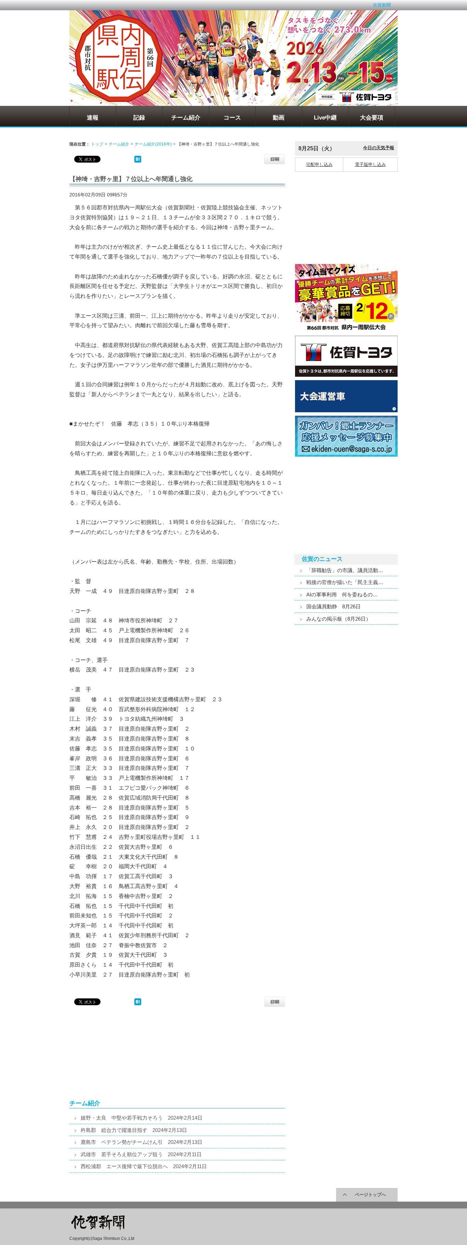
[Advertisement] (122, 1056)
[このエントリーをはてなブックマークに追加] (137, 161)
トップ (97, 144)
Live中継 (325, 117)
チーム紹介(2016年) (153, 144)
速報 (92, 117)
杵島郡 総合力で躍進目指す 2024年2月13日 (134, 1130)
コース (232, 117)
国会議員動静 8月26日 (333, 606)
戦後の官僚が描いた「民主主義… (344, 582)
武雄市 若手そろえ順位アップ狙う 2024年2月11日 (141, 1154)
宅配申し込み (319, 164)
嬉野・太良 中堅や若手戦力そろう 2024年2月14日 (141, 1118)
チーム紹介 (185, 117)
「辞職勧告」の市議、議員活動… (344, 570)
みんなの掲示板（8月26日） (338, 619)
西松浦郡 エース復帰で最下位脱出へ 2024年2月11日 (144, 1166)
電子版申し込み (370, 164)
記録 (139, 117)
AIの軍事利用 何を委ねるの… (342, 594)
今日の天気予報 (378, 147)
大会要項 (371, 117)
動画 (278, 117)
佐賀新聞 (382, 5)
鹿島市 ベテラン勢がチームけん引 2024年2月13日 (141, 1142)
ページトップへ (370, 1194)
